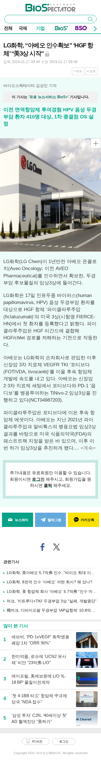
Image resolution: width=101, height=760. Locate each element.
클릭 (48, 485)
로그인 (38, 479)
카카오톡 (87, 520)
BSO (81, 29)
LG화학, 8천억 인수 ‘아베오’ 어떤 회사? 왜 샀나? (49, 582)
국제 (23, 28)
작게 (79, 71)
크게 (92, 71)
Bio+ (61, 29)
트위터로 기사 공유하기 (57, 547)
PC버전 (37, 741)
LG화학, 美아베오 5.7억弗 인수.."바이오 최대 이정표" (53, 572)
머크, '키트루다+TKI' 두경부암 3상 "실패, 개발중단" (52, 601)
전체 (8, 28)
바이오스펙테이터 (41, 6)
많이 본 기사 (15, 625)
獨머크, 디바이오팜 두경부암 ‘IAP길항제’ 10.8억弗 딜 (53, 610)
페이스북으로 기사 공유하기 (43, 547)
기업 (40, 28)
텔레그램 (54, 520)
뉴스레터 (21, 520)
